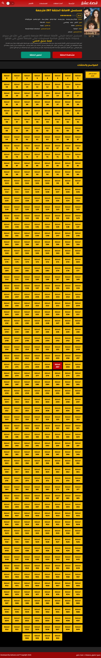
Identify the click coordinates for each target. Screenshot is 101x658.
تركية (42, 25)
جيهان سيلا (45, 19)
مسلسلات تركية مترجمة (32, 28)
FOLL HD (42, 22)
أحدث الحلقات (58, 3)
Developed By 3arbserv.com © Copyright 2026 (15, 655)
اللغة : (80, 29)
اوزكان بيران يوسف (71, 19)
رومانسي (66, 22)
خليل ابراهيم (36, 19)
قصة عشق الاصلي (42, 41)
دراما (71, 22)
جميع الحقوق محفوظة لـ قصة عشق (88, 655)
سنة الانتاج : (78, 25)
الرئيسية (71, 3)
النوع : (80, 22)
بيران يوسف (61, 19)
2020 (72, 25)
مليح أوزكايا (28, 19)
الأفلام (31, 3)
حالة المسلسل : (77, 32)
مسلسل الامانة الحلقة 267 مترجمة (59, 10)
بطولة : (80, 19)
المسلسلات (43, 3)
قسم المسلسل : (45, 29)
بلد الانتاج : (47, 25)
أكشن (76, 22)
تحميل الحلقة (36, 55)
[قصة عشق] (89, 3)
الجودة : (47, 22)
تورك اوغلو (53, 19)
